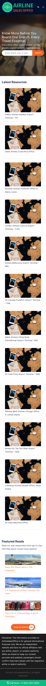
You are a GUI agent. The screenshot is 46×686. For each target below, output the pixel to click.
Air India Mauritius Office (16, 522)
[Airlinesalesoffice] (17, 7)
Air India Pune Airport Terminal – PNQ (22, 374)
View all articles (21, 627)
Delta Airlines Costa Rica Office (19, 151)
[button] (38, 7)
